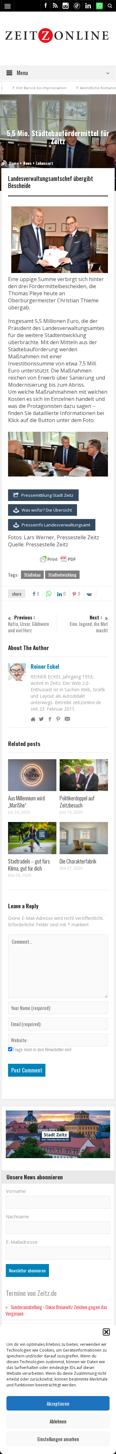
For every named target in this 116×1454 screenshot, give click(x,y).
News (27, 163)
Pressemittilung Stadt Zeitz (47, 495)
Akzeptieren (58, 1403)
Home (14, 163)
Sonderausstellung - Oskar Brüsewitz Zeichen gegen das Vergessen (56, 1310)
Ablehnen (58, 1421)
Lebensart (44, 163)
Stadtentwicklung (62, 574)
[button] (106, 1332)
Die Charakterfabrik (78, 861)
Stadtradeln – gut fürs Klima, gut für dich (29, 864)
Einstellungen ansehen (58, 1438)
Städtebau (32, 574)
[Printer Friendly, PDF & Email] (58, 559)
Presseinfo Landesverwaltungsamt (56, 525)
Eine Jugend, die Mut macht (89, 624)
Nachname (17, 1216)
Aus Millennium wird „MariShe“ (26, 801)
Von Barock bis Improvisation (27, 87)
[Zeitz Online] (58, 35)
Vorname (16, 1191)
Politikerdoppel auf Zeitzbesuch (77, 801)
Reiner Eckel (45, 666)
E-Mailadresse (22, 1242)
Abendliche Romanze (83, 87)
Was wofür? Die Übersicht (47, 510)
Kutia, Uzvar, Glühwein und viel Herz (28, 624)
